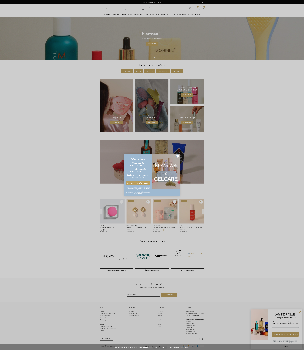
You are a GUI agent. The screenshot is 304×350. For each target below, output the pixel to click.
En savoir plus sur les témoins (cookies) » (179, 347)
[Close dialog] (177, 156)
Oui (156, 347)
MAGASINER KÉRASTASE (138, 183)
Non (163, 347)
